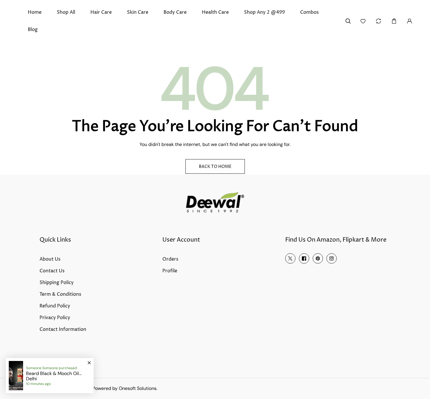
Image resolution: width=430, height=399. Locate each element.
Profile (169, 271)
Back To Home (215, 166)
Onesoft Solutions (137, 388)
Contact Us (52, 271)
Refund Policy (54, 306)
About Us (50, 259)
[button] (394, 21)
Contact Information (62, 329)
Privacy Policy (54, 317)
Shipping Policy (56, 282)
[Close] (89, 360)
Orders (170, 259)
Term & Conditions (60, 294)
